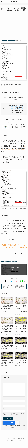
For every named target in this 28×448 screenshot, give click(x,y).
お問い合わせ (18, 440)
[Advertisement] (14, 26)
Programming (5, 40)
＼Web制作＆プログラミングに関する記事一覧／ (15, 438)
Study (9, 40)
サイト (4, 408)
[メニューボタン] (1, 1)
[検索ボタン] (26, 1)
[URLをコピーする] (25, 281)
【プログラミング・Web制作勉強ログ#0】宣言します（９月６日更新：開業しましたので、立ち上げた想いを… (17, 127)
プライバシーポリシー (11, 440)
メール (5, 403)
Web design (13, 40)
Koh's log (14, 1)
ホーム (4, 438)
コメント (5, 382)
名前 (4, 398)
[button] (3, 281)
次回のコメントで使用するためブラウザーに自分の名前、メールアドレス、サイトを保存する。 (14, 414)
